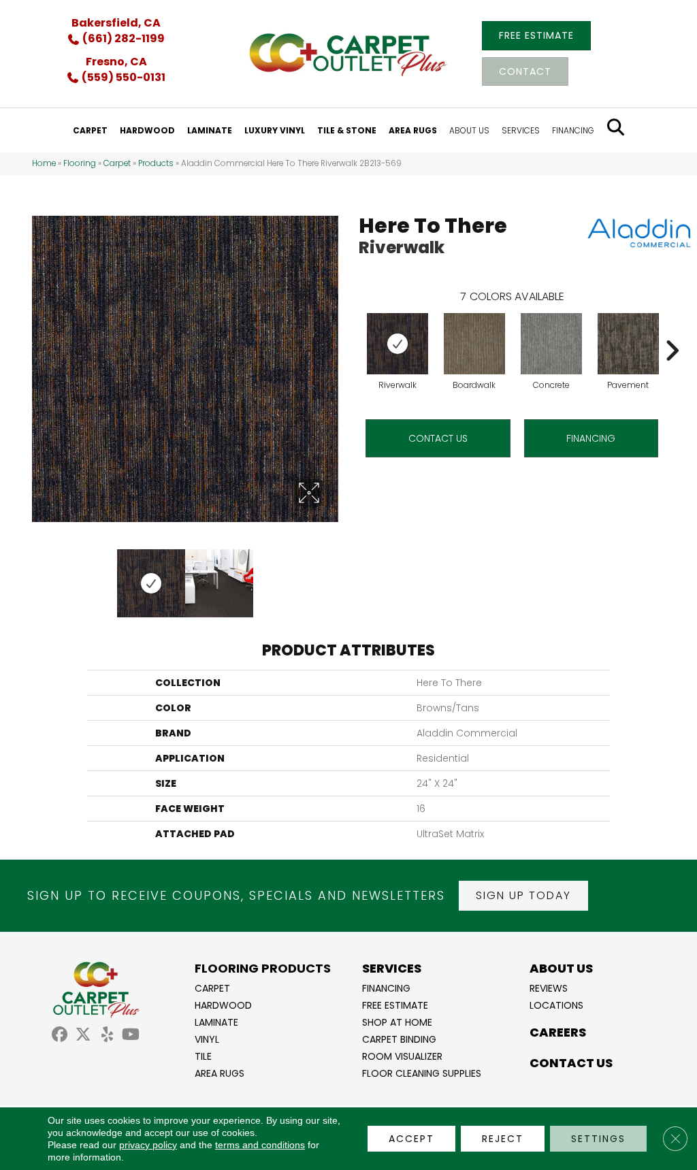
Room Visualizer (402, 1055)
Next (331, 576)
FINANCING (590, 438)
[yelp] (107, 1034)
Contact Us (438, 438)
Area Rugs (219, 1072)
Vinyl (207, 1038)
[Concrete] (551, 344)
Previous (39, 576)
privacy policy (148, 1144)
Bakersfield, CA (116, 23)
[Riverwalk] (397, 344)
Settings (598, 1138)
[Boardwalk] (474, 344)
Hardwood (223, 1004)
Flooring (79, 163)
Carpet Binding (399, 1038)
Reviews (549, 987)
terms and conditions (260, 1144)
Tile (203, 1055)
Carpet (117, 163)
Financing (386, 987)
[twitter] (83, 1034)
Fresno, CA (116, 61)
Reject (502, 1138)
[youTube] (131, 1034)
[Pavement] (628, 344)
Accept (411, 1138)
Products (156, 163)
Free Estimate (395, 1004)
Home (44, 163)
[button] (523, 896)
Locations (556, 1004)
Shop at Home (397, 1021)
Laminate (216, 1021)
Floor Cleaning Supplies (421, 1072)
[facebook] (59, 1034)
